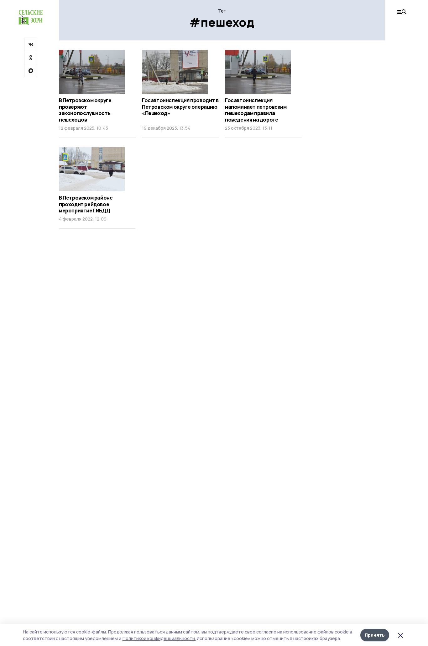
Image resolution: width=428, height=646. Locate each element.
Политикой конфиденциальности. (159, 638)
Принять (375, 635)
